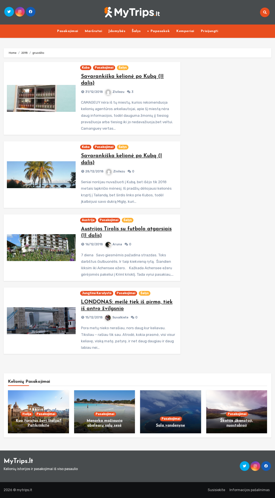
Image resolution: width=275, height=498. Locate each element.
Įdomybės (116, 31)
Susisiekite (216, 490)
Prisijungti (209, 31)
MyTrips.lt (18, 461)
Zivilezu (118, 92)
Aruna (117, 244)
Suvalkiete (120, 317)
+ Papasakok (158, 31)
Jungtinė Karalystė (97, 293)
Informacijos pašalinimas (249, 490)
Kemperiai (185, 31)
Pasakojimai (67, 31)
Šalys (136, 31)
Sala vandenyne (170, 425)
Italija (26, 414)
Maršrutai (93, 31)
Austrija (88, 220)
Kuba (86, 67)
